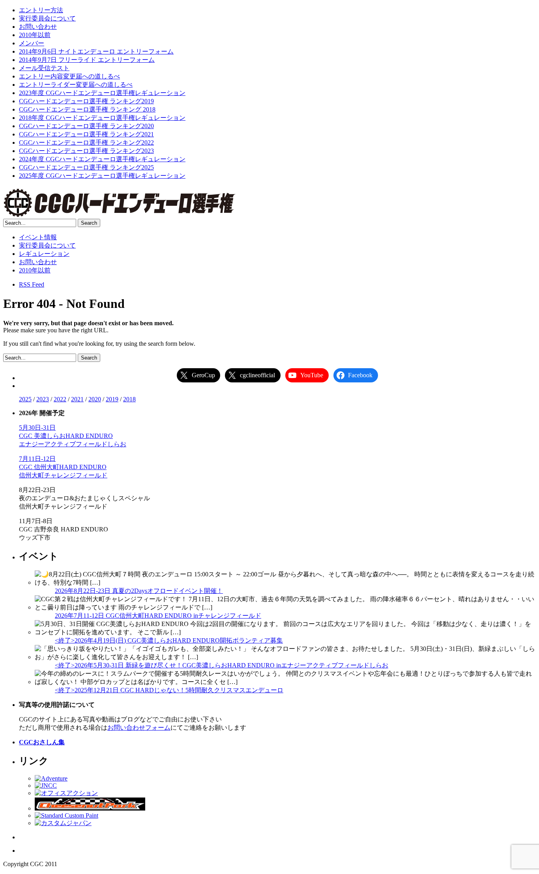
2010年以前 (35, 35)
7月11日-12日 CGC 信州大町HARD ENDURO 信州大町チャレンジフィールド (63, 467)
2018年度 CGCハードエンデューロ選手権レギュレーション (102, 117)
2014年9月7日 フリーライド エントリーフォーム (87, 59)
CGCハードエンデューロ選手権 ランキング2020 (86, 126)
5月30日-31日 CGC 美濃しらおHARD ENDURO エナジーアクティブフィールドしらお (72, 435)
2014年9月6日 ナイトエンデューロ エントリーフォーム (96, 51)
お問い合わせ (38, 26)
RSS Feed (31, 284)
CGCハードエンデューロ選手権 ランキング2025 (86, 167)
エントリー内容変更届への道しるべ (69, 76)
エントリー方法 (41, 10)
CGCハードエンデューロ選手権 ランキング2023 (86, 150)
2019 (112, 399)
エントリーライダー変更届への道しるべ (76, 84)
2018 (129, 399)
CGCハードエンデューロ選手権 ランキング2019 (86, 101)
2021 (77, 399)
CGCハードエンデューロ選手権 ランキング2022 (86, 142)
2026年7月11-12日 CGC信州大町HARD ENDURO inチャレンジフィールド (158, 615)
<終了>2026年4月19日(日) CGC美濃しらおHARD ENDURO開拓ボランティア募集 (169, 640)
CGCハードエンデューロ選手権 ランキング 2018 (87, 109)
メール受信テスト (44, 68)
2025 (25, 399)
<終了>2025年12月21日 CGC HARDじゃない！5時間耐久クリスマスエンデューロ (169, 690)
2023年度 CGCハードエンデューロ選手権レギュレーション (102, 92)
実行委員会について (47, 18)
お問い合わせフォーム (138, 727)
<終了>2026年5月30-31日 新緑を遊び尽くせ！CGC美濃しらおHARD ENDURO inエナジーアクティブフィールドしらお (221, 665)
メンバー (31, 43)
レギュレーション (44, 253)
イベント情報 (38, 237)
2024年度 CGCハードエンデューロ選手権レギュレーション (102, 159)
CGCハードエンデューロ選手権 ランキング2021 (86, 134)
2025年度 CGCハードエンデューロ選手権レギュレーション (102, 175)
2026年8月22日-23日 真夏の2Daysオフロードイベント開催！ (139, 590)
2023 (42, 399)
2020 (94, 399)
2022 (60, 399)
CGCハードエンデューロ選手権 (119, 202)
